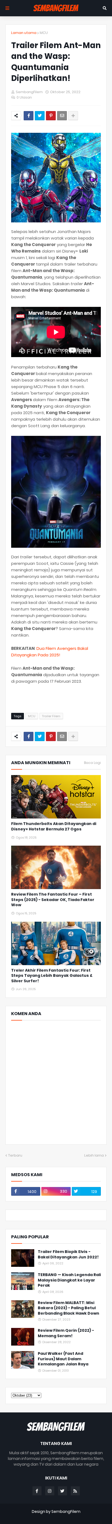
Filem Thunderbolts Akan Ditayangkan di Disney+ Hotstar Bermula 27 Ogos (53, 826)
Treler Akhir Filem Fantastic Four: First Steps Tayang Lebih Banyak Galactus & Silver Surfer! (51, 976)
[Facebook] (28, 115)
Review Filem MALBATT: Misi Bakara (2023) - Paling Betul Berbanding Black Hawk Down (68, 1308)
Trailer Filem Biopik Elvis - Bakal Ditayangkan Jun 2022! (68, 1254)
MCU (44, 32)
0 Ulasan (24, 97)
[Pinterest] (51, 115)
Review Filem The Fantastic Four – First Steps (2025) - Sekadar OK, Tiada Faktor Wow (52, 900)
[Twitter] (40, 115)
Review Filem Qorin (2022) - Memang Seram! (66, 1333)
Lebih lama (94, 1155)
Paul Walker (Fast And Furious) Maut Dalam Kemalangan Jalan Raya (63, 1359)
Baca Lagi (92, 763)
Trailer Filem (51, 716)
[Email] (62, 115)
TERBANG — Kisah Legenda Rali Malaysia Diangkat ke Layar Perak (69, 1280)
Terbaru (15, 1155)
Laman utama (23, 32)
